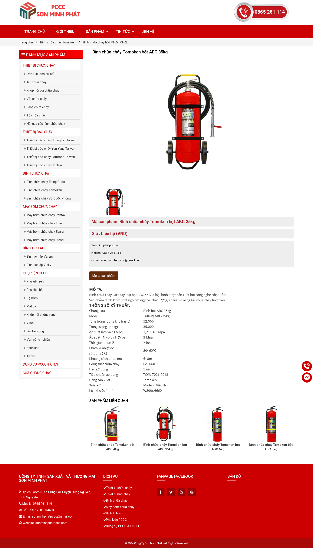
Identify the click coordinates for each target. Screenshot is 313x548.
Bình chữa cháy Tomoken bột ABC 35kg (165, 447)
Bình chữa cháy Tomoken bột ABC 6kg (218, 447)
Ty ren (31, 356)
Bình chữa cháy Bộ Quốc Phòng (49, 198)
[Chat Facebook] (307, 377)
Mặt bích (33, 306)
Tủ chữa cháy (36, 115)
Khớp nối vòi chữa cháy (43, 90)
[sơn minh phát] (50, 10)
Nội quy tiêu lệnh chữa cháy (46, 124)
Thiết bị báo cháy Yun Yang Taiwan (51, 149)
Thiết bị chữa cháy (39, 65)
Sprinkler (33, 348)
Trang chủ (34, 31)
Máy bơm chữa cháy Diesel (45, 240)
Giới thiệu (65, 31)
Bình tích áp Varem (40, 256)
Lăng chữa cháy (38, 107)
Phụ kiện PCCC (35, 273)
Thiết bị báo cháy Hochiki (44, 165)
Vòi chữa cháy (37, 99)
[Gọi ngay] (307, 366)
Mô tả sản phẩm (103, 276)
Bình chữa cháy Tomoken (58, 42)
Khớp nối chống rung (41, 315)
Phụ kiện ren (35, 281)
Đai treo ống (35, 331)
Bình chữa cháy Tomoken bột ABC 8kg (271, 447)
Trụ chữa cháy (36, 82)
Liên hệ (147, 31)
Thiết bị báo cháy (37, 132)
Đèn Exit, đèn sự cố (40, 74)
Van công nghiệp (38, 339)
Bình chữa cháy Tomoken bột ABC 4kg (112, 447)
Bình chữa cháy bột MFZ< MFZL (105, 42)
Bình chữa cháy (36, 173)
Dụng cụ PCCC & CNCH (41, 364)
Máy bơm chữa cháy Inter (44, 223)
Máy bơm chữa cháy (40, 207)
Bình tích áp (33, 248)
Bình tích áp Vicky (39, 265)
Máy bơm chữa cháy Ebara (45, 232)
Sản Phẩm (95, 31)
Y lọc (30, 323)
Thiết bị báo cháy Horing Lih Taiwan (51, 140)
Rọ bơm (32, 298)
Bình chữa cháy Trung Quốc (46, 182)
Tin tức (123, 31)
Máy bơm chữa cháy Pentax (46, 215)
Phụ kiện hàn (35, 290)
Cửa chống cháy (37, 373)
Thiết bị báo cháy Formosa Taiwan (51, 157)
